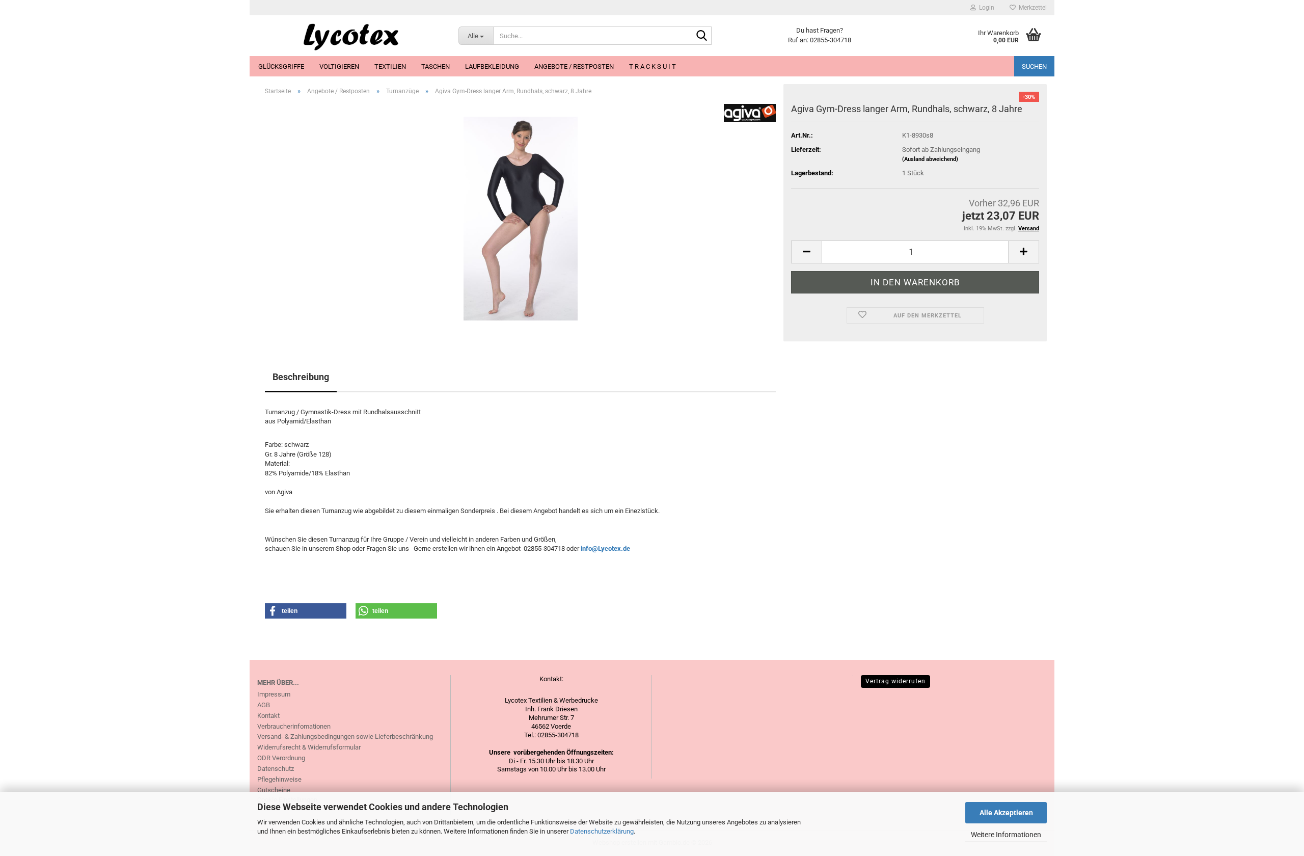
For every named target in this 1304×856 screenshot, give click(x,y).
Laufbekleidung (492, 66)
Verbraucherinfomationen (294, 726)
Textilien (390, 66)
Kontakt (268, 715)
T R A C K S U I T (652, 66)
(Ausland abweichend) (930, 159)
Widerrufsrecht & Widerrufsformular (309, 747)
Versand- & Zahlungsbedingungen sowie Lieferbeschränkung (345, 736)
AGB (263, 705)
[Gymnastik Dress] (521, 218)
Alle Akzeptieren (1006, 813)
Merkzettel (1031, 7)
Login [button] (985, 7)
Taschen (435, 66)
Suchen (1034, 66)
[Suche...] (702, 36)
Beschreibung (301, 376)
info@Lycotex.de (605, 548)
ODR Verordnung (281, 758)
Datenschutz (275, 768)
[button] (806, 251)
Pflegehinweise (279, 779)
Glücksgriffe (281, 66)
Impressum (273, 694)
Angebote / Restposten (574, 66)
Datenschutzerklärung (602, 831)
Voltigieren (339, 66)
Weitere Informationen (1006, 835)
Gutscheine (273, 790)
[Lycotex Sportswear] (350, 35)
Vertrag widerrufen (895, 681)
